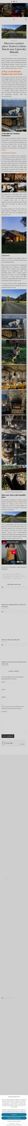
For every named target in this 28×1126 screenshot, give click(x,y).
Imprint (17, 1123)
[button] (14, 1114)
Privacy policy (11, 1123)
